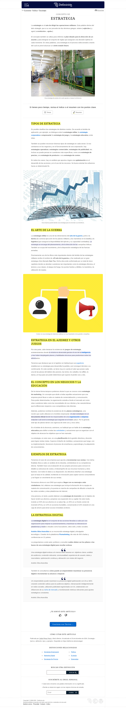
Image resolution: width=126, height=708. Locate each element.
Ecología (74, 655)
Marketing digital (49, 655)
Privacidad (36, 704)
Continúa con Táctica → (63, 624)
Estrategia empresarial (51, 652)
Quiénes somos (27, 704)
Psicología (42, 10)
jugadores (80, 363)
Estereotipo (74, 659)
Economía (27, 10)
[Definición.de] (63, 4)
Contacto (42, 704)
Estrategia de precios (51, 659)
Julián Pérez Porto (45, 638)
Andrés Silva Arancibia (40, 531)
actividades (60, 430)
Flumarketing (64, 534)
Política (35, 10)
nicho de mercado (50, 590)
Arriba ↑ (48, 704)
